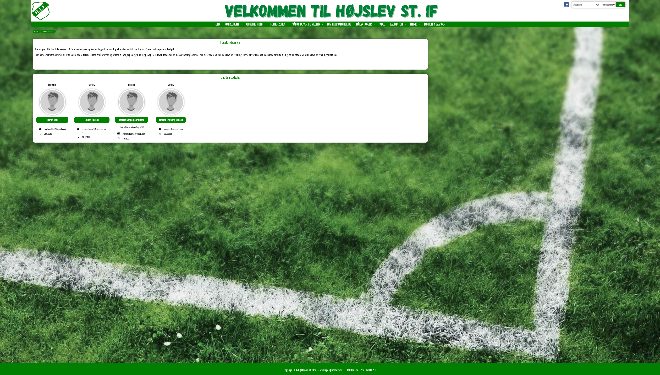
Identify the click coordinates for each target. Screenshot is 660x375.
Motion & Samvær (434, 24)
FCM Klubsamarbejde (339, 24)
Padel (382, 24)
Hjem (217, 24)
